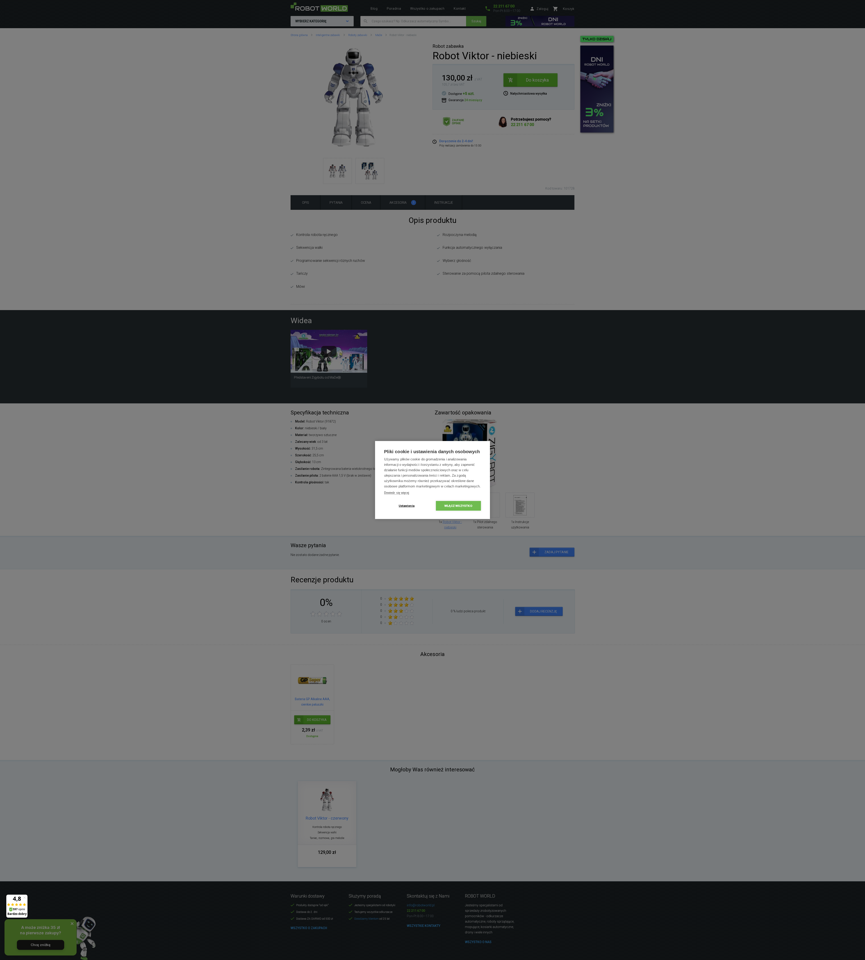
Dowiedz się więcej (396, 492)
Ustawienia (406, 505)
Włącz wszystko (458, 505)
